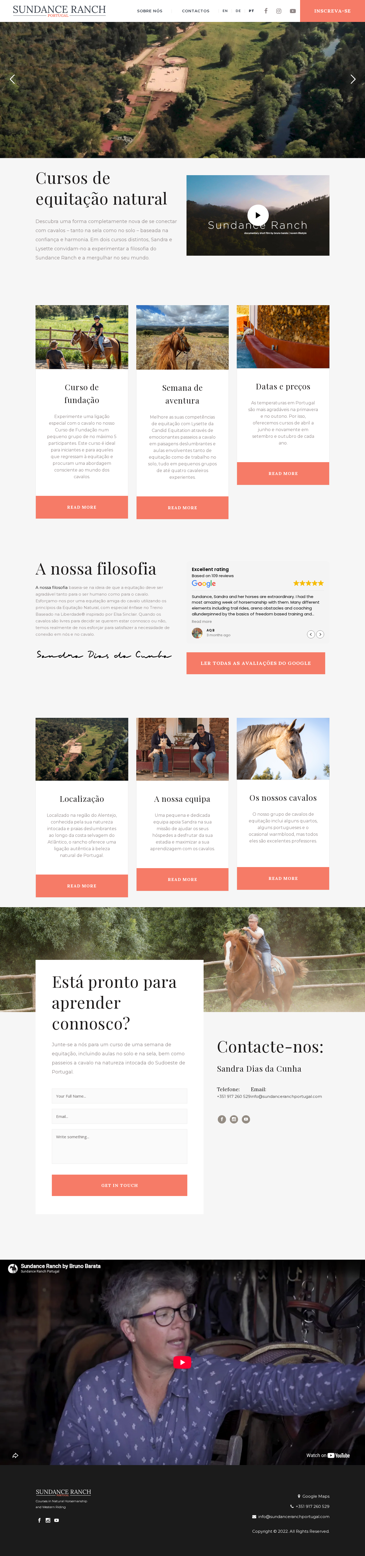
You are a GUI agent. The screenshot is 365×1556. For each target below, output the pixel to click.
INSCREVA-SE (332, 11)
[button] (320, 634)
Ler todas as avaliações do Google (256, 663)
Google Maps (314, 1496)
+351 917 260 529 (234, 1096)
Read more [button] (202, 621)
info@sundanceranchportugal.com (286, 1096)
